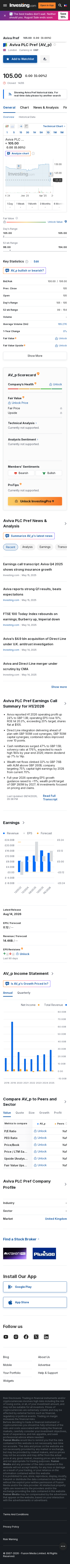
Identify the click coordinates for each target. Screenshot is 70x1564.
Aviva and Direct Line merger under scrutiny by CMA (30, 666)
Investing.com (11, 600)
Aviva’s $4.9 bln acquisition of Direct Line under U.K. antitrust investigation (34, 641)
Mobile (7, 1365)
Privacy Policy (11, 1526)
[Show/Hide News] (26, 126)
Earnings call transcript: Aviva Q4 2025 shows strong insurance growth (33, 566)
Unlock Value (55, 221)
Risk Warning (10, 1539)
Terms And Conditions (16, 1514)
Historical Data (27, 117)
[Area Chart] (12, 126)
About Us (44, 1357)
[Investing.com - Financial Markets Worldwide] (23, 5)
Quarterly (23, 992)
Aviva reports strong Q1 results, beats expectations (32, 591)
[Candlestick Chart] (7, 126)
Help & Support (48, 1372)
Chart (24, 107)
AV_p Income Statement (26, 973)
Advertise (44, 1365)
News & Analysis (46, 107)
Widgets (8, 1380)
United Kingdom (56, 1218)
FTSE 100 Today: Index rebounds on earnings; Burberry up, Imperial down (31, 616)
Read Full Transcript (50, 797)
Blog (6, 1357)
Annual (8, 992)
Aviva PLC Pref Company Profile (27, 1184)
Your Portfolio (12, 1372)
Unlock (42, 1131)
